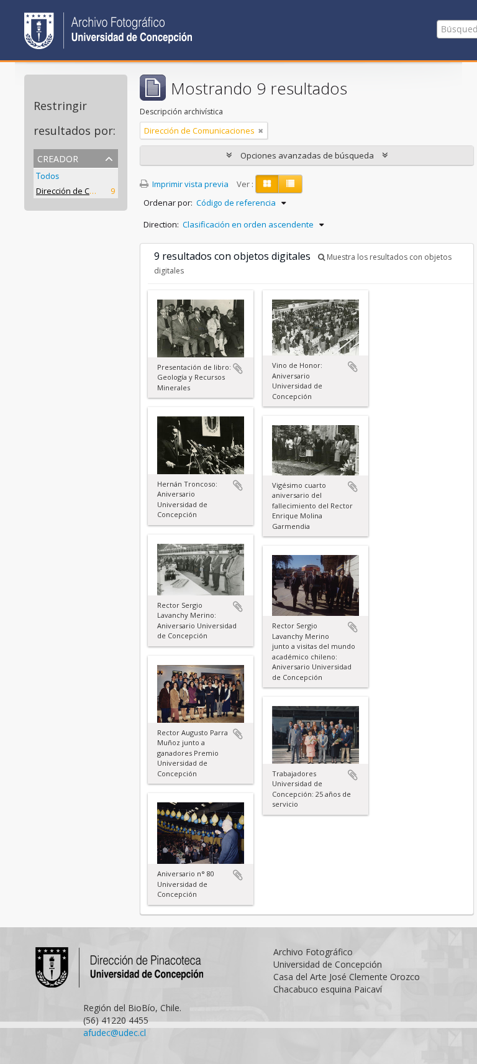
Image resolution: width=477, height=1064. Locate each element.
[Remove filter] (260, 130)
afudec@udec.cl (114, 1033)
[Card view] (267, 184)
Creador (57, 157)
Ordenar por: (168, 202)
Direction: (161, 224)
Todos (47, 175)
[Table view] (290, 184)
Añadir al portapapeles (238, 368)
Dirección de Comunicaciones (91, 190)
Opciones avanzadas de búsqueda (307, 155)
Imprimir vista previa (189, 184)
